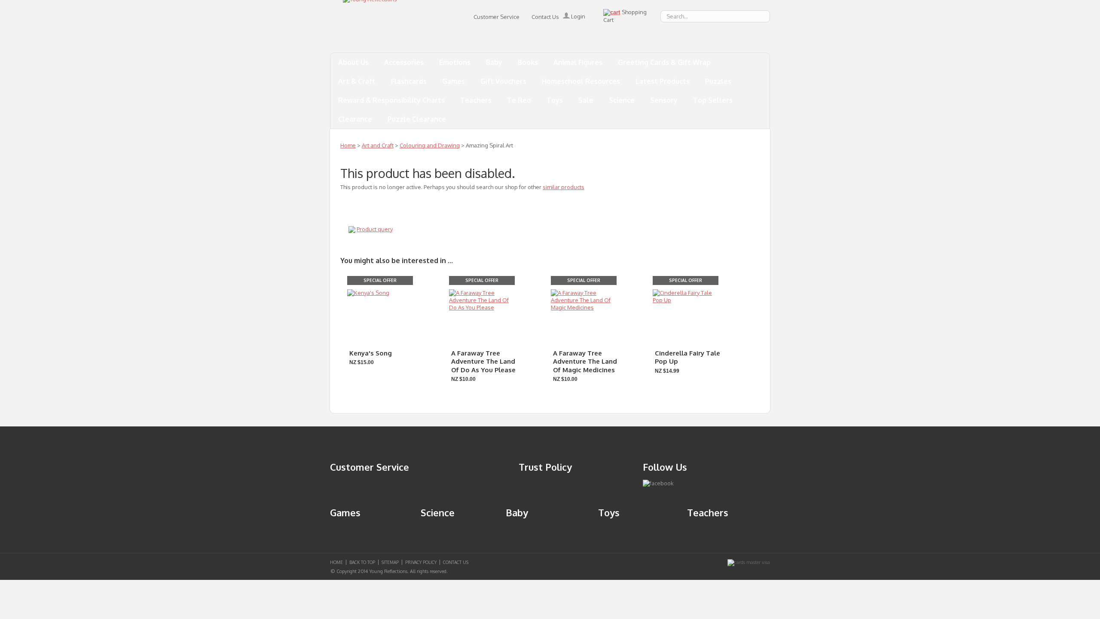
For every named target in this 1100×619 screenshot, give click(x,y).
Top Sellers (713, 100)
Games (453, 81)
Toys (555, 100)
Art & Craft (357, 81)
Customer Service (496, 16)
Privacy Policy (421, 562)
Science (622, 100)
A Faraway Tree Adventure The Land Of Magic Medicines (585, 361)
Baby (494, 62)
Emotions (455, 62)
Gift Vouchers (503, 81)
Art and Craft (378, 145)
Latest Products (663, 81)
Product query (375, 229)
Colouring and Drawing (430, 145)
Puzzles (718, 81)
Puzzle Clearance (417, 119)
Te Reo (519, 100)
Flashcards (409, 81)
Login (577, 16)
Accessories (404, 62)
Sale (585, 100)
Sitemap (390, 562)
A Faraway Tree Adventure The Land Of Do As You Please (483, 361)
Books (528, 62)
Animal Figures (577, 62)
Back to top (362, 562)
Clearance (355, 119)
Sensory (664, 100)
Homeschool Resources (581, 81)
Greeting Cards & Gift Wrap (664, 62)
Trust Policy (545, 467)
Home (348, 145)
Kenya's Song (370, 353)
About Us (353, 62)
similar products (563, 187)
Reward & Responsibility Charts (391, 100)
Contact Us (545, 16)
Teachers (476, 100)
